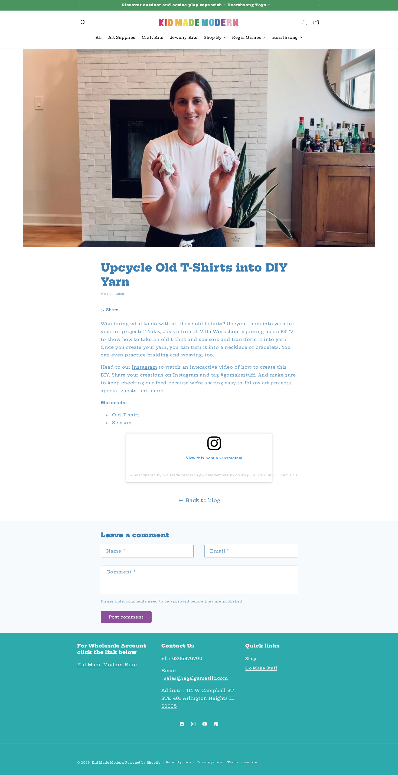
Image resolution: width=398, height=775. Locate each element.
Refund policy (178, 762)
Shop (250, 658)
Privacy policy (209, 762)
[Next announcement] (319, 5)
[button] (83, 22)
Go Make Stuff (261, 668)
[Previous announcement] (79, 5)
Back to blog (203, 500)
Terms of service (242, 762)
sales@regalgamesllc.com (196, 678)
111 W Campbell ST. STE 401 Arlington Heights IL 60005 (198, 698)
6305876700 (187, 658)
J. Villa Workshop (216, 331)
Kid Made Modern (108, 762)
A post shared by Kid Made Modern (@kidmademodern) (182, 475)
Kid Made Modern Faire (107, 664)
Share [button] (112, 309)
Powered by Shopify (143, 762)
